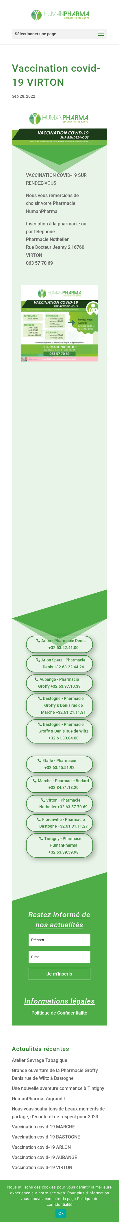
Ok (61, 1213)
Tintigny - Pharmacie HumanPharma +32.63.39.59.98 (63, 845)
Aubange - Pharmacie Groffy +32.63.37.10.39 (59, 683)
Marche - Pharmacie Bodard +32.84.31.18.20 (63, 784)
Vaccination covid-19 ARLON (41, 1147)
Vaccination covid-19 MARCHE (43, 1127)
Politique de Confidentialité (59, 1013)
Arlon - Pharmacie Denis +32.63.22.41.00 (63, 644)
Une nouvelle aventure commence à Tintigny (58, 1088)
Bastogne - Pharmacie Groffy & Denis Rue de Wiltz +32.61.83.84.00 (63, 731)
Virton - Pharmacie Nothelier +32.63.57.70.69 (63, 803)
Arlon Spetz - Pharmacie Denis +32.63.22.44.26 (63, 663)
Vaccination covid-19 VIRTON (42, 1167)
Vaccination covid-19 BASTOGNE (46, 1137)
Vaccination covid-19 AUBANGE (44, 1157)
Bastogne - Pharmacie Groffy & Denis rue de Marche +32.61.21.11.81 (63, 705)
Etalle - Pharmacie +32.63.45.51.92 (59, 764)
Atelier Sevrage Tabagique (39, 1060)
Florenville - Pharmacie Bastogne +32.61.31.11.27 (63, 823)
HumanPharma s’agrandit (38, 1099)
